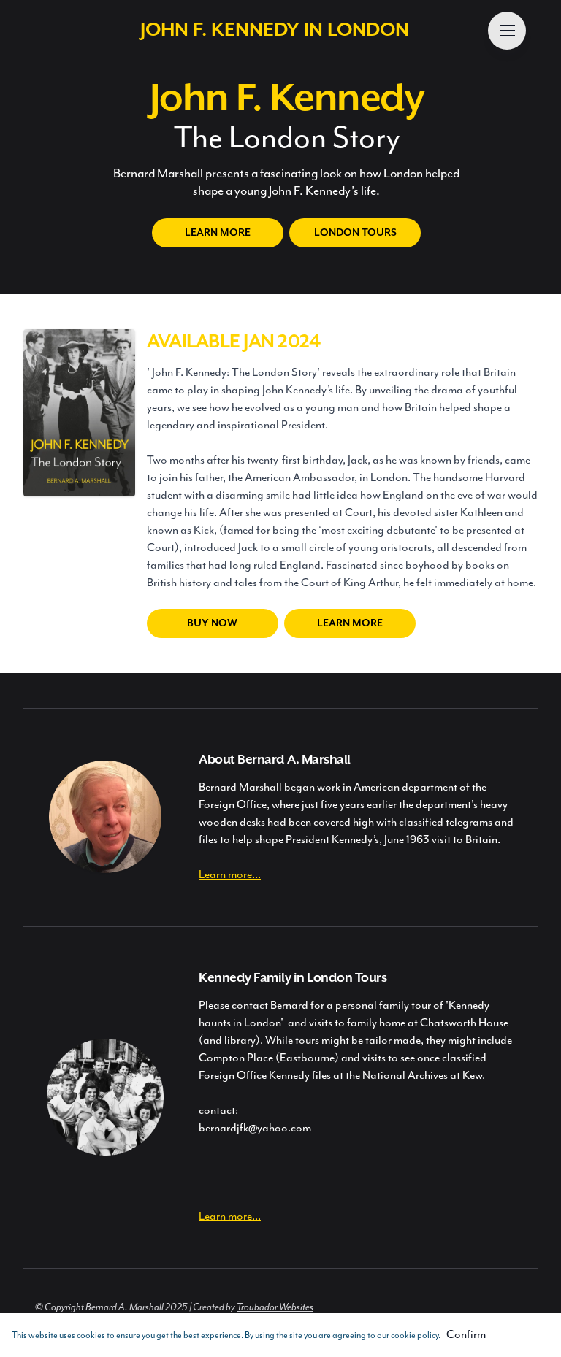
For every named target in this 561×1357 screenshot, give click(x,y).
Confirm (466, 1335)
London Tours (355, 233)
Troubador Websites (275, 1307)
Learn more (218, 233)
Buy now (212, 623)
